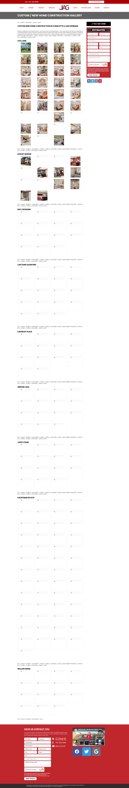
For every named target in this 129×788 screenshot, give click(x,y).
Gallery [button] (97, 8)
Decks (75, 8)
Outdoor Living (86, 8)
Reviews (31, 8)
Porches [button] (41, 8)
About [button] (22, 8)
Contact (107, 8)
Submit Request (93, 75)
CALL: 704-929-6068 (31, 2)
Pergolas (52, 8)
